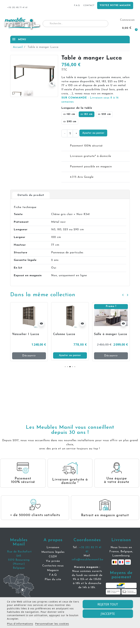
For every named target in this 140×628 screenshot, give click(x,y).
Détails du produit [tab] (31, 195)
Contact (89, 5)
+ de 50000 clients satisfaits (35, 515)
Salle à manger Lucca (69, 334)
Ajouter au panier (93, 133)
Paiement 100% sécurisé (23, 480)
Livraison (121, 540)
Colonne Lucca (23, 334)
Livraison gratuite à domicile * (70, 481)
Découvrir (70, 355)
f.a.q (77, 5)
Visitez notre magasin (115, 5)
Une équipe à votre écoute (116, 480)
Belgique (19, 568)
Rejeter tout (107, 604)
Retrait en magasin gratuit (105, 515)
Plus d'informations (20, 623)
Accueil (18, 47)
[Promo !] (70, 316)
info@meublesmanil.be (87, 559)
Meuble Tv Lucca (107, 334)
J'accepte (108, 614)
